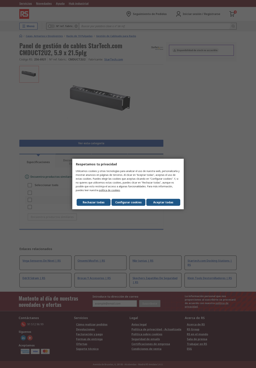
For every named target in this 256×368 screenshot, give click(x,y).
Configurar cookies (128, 202)
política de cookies (109, 190)
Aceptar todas (163, 202)
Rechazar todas (93, 202)
